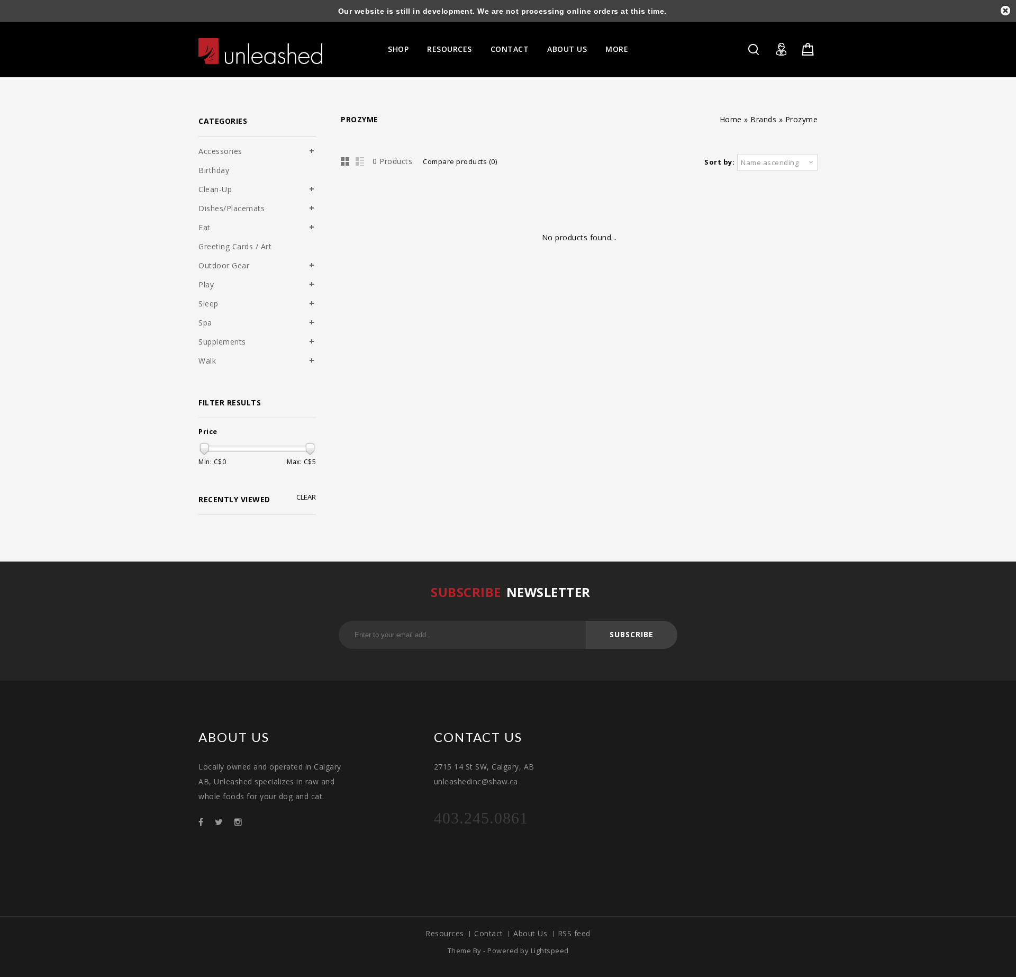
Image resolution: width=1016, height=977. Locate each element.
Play (206, 284)
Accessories (220, 151)
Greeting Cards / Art (234, 246)
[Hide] (1005, 10)
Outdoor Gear (223, 265)
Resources (449, 49)
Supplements (222, 342)
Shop (398, 49)
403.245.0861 (481, 818)
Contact (510, 49)
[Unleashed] (260, 51)
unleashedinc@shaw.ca (476, 781)
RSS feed (574, 933)
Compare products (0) (460, 161)
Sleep (208, 303)
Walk (207, 361)
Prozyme (801, 119)
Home (731, 119)
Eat (204, 227)
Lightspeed (550, 950)
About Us (567, 49)
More (616, 49)
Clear (306, 497)
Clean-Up (215, 189)
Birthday (213, 170)
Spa (205, 323)
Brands (763, 119)
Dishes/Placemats (231, 208)
